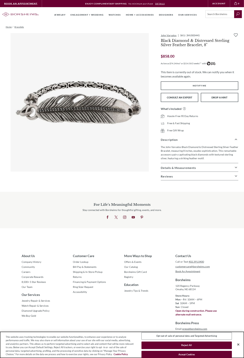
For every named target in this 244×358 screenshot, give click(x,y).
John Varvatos (168, 35)
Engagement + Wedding (87, 14)
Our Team (27, 286)
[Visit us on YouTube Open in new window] (133, 217)
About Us (28, 256)
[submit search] (238, 14)
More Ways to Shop (138, 256)
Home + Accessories (140, 14)
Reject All (186, 345)
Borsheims (183, 280)
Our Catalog (131, 266)
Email (191, 328)
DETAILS (160, 3)
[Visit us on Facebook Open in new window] (107, 217)
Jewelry (60, 14)
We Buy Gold (29, 315)
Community (28, 266)
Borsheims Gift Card (135, 271)
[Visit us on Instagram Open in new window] (124, 217)
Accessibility (80, 291)
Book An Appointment (21, 3)
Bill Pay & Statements (84, 266)
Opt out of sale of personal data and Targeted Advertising (186, 336)
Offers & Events (132, 261)
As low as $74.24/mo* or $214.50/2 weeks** (181, 63)
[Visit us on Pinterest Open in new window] (141, 217)
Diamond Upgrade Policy (35, 310)
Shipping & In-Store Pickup (88, 271)
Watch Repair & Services (35, 305)
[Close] (238, 345)
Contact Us (183, 256)
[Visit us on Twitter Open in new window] (116, 217)
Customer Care (83, 256)
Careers (26, 271)
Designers (166, 14)
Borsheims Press (187, 323)
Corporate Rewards (32, 276)
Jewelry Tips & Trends (136, 290)
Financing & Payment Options (89, 281)
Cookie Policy (121, 354)
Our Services (31, 295)
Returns (77, 276)
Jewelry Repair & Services (36, 300)
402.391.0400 (196, 261)
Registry (128, 276)
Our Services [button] (187, 14)
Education (131, 285)
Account (219, 3)
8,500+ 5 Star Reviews (34, 281)
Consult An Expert (179, 97)
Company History (31, 261)
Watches (115, 14)
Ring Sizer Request (83, 286)
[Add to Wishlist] (235, 35)
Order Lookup (80, 261)
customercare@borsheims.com (192, 266)
